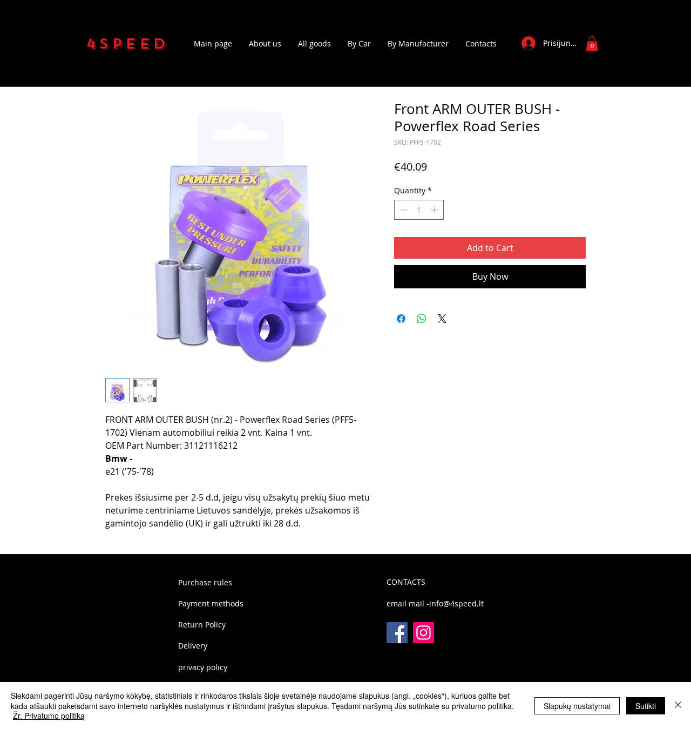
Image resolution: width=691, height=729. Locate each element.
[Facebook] (397, 632)
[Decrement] (402, 209)
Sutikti (645, 705)
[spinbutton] (419, 209)
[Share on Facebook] (401, 318)
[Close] (678, 705)
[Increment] (435, 209)
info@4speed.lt (456, 603)
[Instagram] (423, 632)
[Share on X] (442, 318)
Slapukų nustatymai (577, 705)
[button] (592, 43)
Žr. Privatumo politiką (49, 715)
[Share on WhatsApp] (421, 318)
